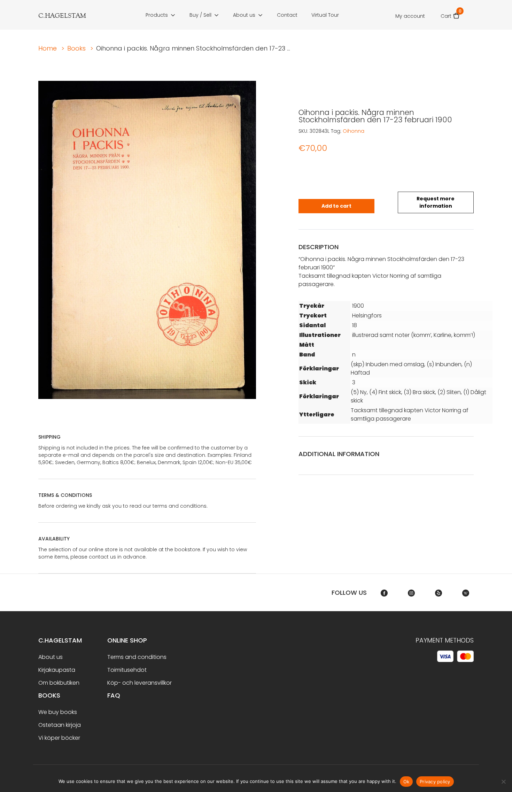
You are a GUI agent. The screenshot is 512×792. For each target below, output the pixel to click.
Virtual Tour (325, 14)
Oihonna (353, 131)
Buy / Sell (200, 14)
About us (244, 14)
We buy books (57, 712)
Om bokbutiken (58, 683)
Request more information (436, 202)
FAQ (113, 695)
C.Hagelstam (60, 640)
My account (410, 16)
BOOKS (49, 695)
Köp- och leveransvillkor (139, 683)
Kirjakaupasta (56, 670)
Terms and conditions (136, 657)
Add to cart (336, 205)
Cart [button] (450, 14)
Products (157, 14)
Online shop (127, 640)
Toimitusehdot (127, 670)
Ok (406, 781)
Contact (287, 14)
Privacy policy (435, 781)
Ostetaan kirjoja (59, 725)
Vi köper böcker (59, 738)
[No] (503, 781)
